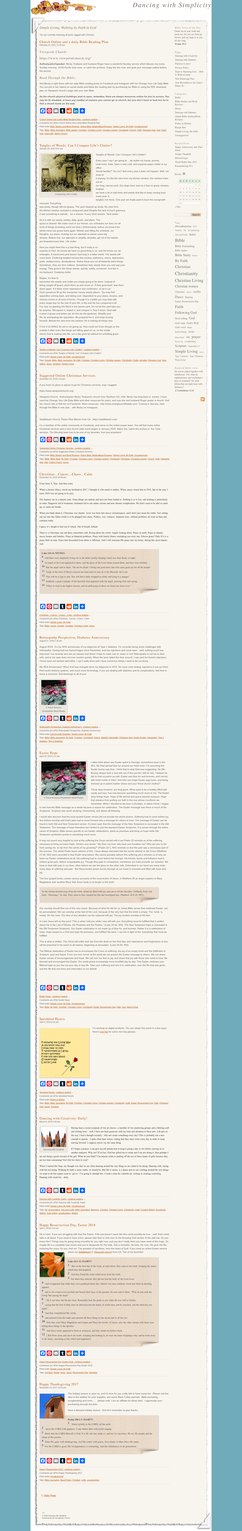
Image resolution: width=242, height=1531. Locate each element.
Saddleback (85, 1252)
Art (46, 1210)
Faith (139, 130)
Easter (56, 1373)
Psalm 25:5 (180, 44)
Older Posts (50, 1495)
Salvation (93, 1373)
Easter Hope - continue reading (53, 996)
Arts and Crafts (67, 1210)
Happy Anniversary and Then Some (188, 148)
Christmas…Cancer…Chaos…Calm (66, 474)
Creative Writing (148, 1210)
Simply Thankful (183, 154)
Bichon (194, 255)
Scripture (57, 364)
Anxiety (48, 360)
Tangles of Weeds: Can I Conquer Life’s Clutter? (76, 145)
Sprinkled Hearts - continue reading (55, 1092)
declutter (143, 360)
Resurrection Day (80, 1373)
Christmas (125, 459)
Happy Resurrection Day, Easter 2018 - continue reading (65, 1362)
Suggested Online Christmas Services (67, 375)
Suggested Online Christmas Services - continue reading (65, 448)
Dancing (189, 297)
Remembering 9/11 (184, 165)
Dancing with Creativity (186, 55)
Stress (201, 352)
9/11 (195, 226)
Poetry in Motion (57, 1100)
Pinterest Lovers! (183, 63)
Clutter (135, 360)
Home (178, 174)
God (158, 130)
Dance (97, 738)
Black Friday (65, 1480)
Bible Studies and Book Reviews (64, 127)
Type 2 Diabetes (55, 741)
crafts (127, 1103)
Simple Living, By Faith (123, 127)
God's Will (48, 134)
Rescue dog (179, 341)
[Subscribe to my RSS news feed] (190, 399)
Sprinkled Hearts (52, 1019)
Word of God (132, 1007)
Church (133, 130)
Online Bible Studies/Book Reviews (96, 127)
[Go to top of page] (43, 1513)
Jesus (49, 364)
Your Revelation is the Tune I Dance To (188, 84)
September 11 (194, 346)
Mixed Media (179, 337)
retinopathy (152, 738)
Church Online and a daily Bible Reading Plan (74, 42)
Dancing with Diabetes (60, 734)
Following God (149, 130)
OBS (188, 337)
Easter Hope (49, 753)
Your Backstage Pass (185, 78)
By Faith (77, 360)
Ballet (178, 97)
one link (104, 1031)
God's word (180, 327)
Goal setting (52, 1213)
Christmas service (139, 459)
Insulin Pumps (140, 738)
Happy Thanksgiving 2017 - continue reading (60, 1469)
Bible (47, 130)
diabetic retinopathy (110, 738)
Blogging (95, 1210)
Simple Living (68, 364)
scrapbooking (64, 1213)
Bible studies (72, 130)
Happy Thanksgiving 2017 (59, 1384)
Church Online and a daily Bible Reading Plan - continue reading (69, 120)
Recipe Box (180, 127)
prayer (66, 462)
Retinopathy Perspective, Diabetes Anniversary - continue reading (69, 727)
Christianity (124, 130)
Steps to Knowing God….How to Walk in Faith (189, 73)
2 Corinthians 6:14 (184, 390)
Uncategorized (141, 127)
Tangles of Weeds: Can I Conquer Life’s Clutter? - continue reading (69, 350)
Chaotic (60, 626)
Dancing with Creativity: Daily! (63, 1118)
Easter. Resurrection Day (105, 1007)
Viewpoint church (103, 1252)
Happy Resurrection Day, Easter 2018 (67, 1225)
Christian (83, 130)
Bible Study (55, 459)
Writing (75, 1213)
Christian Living (95, 130)
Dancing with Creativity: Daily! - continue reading (61, 1199)
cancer (53, 626)
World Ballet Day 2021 (186, 161)
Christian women (110, 130)
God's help (180, 323)
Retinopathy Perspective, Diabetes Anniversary (75, 637)
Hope (62, 1373)
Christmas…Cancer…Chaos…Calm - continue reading (64, 615)
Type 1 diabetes (181, 356)
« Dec (177, 206)
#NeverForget (181, 158)
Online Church (60, 134)
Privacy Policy (182, 67)
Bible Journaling (57, 130)
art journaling (54, 1210)
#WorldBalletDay (183, 226)
